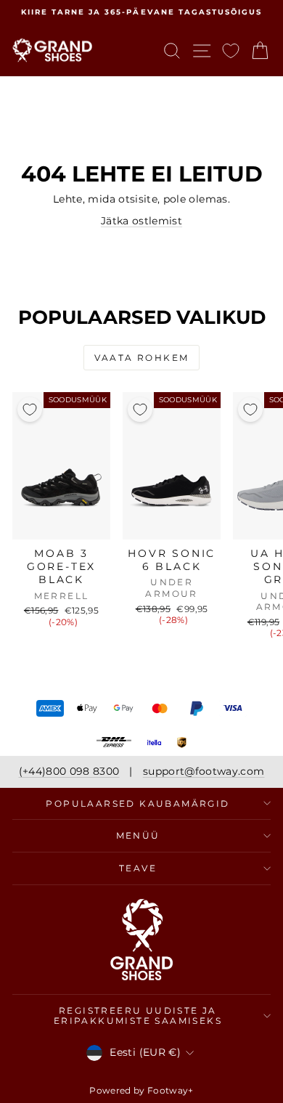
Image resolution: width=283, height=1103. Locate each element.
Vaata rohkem (141, 357)
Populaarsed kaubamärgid (137, 803)
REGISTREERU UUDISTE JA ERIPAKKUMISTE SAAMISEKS (138, 1015)
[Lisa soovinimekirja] (29, 409)
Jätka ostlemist (141, 220)
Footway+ (170, 1090)
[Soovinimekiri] (230, 50)
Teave (138, 868)
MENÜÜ (138, 835)
